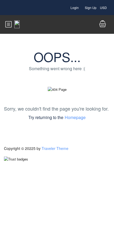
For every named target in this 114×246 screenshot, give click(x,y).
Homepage (75, 117)
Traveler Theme (55, 148)
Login (75, 7)
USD (104, 7)
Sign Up (91, 7)
